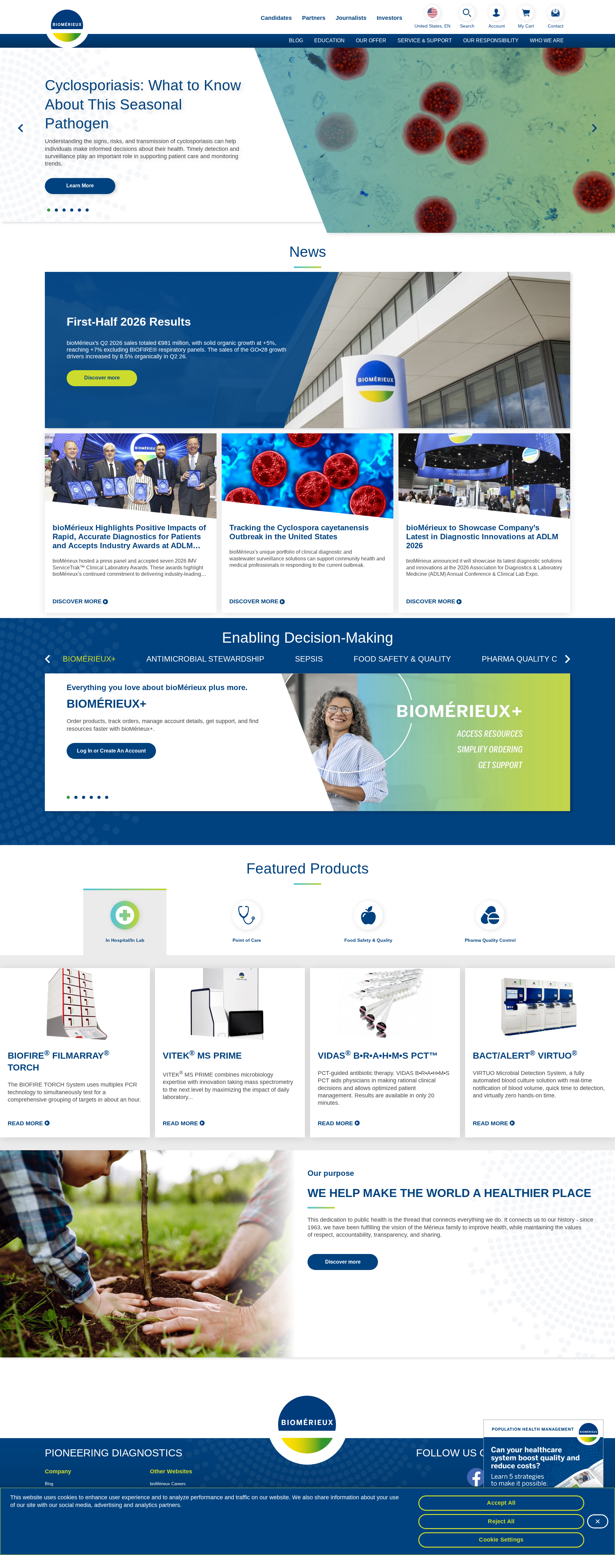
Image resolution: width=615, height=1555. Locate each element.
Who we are (547, 40)
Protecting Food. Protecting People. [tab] (71, 210)
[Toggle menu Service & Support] (455, 41)
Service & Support (425, 40)
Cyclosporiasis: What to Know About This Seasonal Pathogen (143, 104)
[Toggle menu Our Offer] (389, 41)
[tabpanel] (307, 1052)
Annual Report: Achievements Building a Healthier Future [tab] (79, 210)
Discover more (102, 377)
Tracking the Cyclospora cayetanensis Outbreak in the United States (299, 532)
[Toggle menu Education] (348, 41)
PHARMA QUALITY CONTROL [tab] (535, 659)
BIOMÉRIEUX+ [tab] (89, 659)
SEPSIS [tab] (309, 659)
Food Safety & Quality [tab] (368, 940)
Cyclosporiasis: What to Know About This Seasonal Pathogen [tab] (48, 210)
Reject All (501, 1521)
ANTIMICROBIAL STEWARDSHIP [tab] (205, 659)
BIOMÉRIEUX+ (106, 703)
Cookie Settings (501, 1539)
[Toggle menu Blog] (306, 41)
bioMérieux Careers (168, 1483)
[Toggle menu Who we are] (567, 41)
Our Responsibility (491, 40)
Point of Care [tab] (247, 940)
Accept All (501, 1503)
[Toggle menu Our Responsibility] (522, 41)
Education (329, 40)
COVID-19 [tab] (106, 797)
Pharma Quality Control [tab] (490, 940)
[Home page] (67, 25)
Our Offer (371, 40)
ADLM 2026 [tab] (64, 210)
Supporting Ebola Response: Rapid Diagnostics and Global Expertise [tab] (56, 210)
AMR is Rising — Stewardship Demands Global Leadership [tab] (87, 210)
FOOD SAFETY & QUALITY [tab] (402, 659)
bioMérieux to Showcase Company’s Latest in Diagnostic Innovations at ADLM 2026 (482, 536)
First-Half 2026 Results (129, 321)
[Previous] (20, 128)
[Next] (594, 128)
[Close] (597, 1521)
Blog (296, 40)
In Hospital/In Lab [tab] (125, 940)
